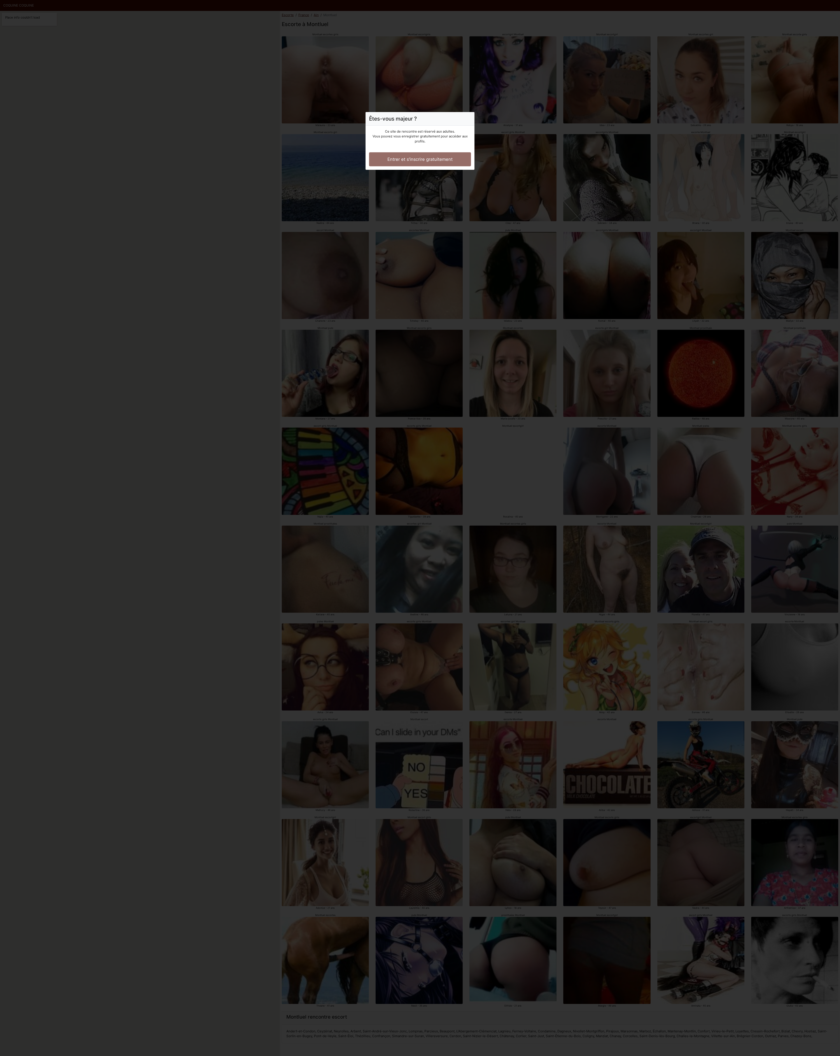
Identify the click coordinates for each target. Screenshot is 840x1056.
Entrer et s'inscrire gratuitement (420, 159)
